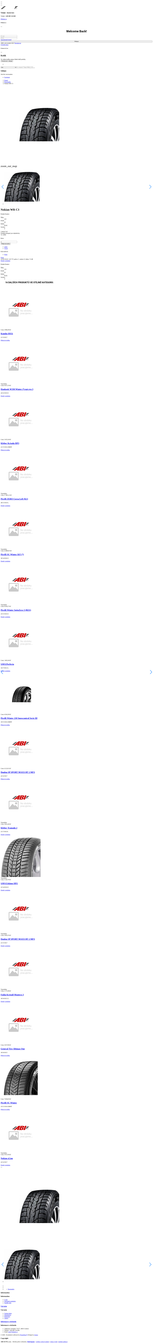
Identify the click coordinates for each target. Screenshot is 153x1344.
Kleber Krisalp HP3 (10, 443)
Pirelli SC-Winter (9, 1103)
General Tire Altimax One (13, 1049)
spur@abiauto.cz (13, 1332)
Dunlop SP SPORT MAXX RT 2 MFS (18, 772)
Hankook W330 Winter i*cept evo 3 (17, 389)
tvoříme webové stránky (42, 1341)
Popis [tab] (5, 254)
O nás (6, 1299)
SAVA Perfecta (7, 664)
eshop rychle (53, 1341)
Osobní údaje (8, 1313)
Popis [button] (2, 257)
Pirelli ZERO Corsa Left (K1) (14, 499)
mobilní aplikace (63, 1341)
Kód (2, 251)
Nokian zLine (7, 1158)
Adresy (6, 1318)
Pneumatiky (11, 1289)
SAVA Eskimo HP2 (9, 883)
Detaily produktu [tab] (5, 261)
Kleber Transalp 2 (9, 828)
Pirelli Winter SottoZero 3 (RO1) (16, 610)
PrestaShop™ (24, 1335)
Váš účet (4, 1306)
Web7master (31, 1341)
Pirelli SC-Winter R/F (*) (12, 554)
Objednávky (7, 1315)
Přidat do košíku (5, 243)
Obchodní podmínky (10, 1301)
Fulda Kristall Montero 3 (12, 995)
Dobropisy (7, 1316)
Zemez (36, 1335)
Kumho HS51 (7, 333)
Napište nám (7, 1303)
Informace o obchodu (8, 1322)
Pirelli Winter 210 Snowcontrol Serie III (19, 718)
